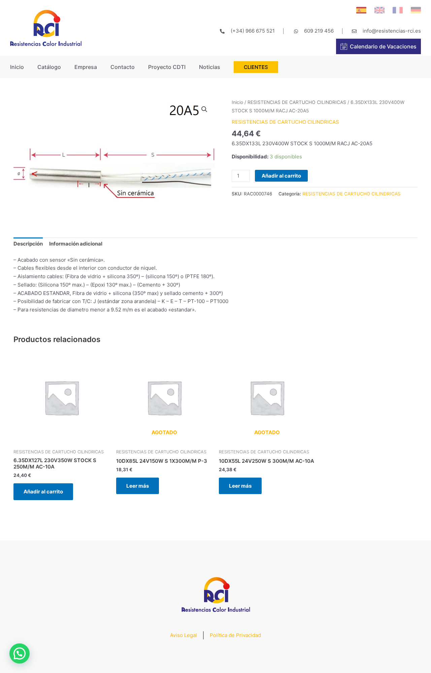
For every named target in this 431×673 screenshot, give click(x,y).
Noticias (209, 67)
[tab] (28, 244)
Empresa (85, 67)
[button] (19, 653)
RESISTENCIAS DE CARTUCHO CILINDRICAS (296, 102)
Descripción (28, 243)
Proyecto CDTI (167, 67)
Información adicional (75, 243)
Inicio (17, 67)
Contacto (122, 67)
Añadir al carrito (281, 176)
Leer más (137, 486)
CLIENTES (256, 67)
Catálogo (49, 67)
